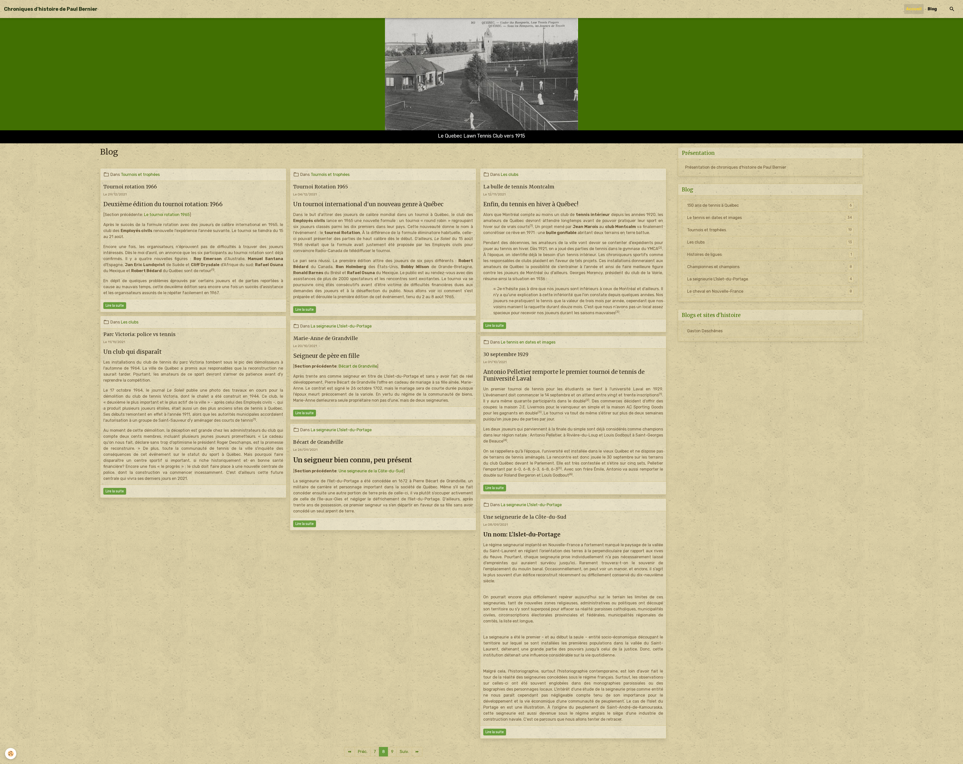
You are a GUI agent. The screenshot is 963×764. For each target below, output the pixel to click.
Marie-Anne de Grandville (325, 338)
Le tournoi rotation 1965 (167, 214)
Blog (932, 9)
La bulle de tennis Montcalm (518, 187)
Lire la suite (115, 305)
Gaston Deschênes (705, 331)
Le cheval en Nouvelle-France (769, 291)
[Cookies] (10, 753)
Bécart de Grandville (358, 366)
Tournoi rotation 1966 (130, 187)
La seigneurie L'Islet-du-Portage (341, 326)
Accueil (914, 9)
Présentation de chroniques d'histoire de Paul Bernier (735, 167)
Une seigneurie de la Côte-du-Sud (371, 471)
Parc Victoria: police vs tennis (139, 334)
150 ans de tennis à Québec (769, 205)
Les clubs (509, 174)
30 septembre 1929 (505, 354)
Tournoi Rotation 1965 (320, 187)
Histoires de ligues (769, 254)
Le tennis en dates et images (528, 342)
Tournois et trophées (140, 174)
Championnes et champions (769, 266)
